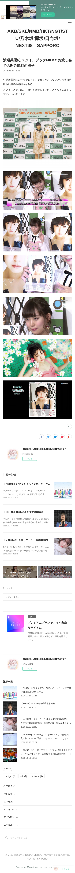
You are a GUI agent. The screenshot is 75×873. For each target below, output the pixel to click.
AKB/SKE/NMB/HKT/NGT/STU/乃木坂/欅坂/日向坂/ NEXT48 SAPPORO (37, 38)
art (23, 776)
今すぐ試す (47, 14)
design (10, 776)
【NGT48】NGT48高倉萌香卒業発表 (23, 512)
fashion (37, 776)
